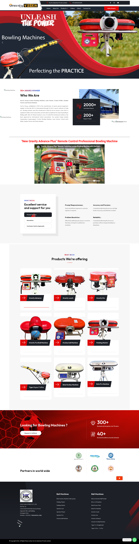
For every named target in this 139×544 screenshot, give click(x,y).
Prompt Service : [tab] (32, 214)
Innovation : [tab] (30, 220)
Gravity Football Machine (98, 522)
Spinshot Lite (60, 508)
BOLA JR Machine (96, 502)
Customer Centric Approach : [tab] (36, 226)
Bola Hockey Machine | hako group (66, 498)
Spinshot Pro (60, 515)
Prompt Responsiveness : (74, 205)
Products (63, 8)
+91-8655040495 (77, 3)
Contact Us (86, 8)
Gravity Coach (95, 512)
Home (48, 8)
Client (79, 8)
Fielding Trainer (61, 502)
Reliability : (97, 217)
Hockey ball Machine (62, 518)
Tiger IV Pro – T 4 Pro (97, 528)
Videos (72, 8)
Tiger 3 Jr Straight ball (97, 525)
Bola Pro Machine (96, 508)
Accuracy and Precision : (102, 205)
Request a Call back (31, 433)
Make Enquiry (111, 8)
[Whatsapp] (134, 540)
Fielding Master (61, 505)
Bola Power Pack (96, 505)
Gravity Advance (96, 518)
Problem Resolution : (72, 217)
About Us (55, 8)
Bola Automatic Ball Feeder (99, 498)
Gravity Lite (94, 515)
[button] (2, 42)
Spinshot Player (61, 512)
